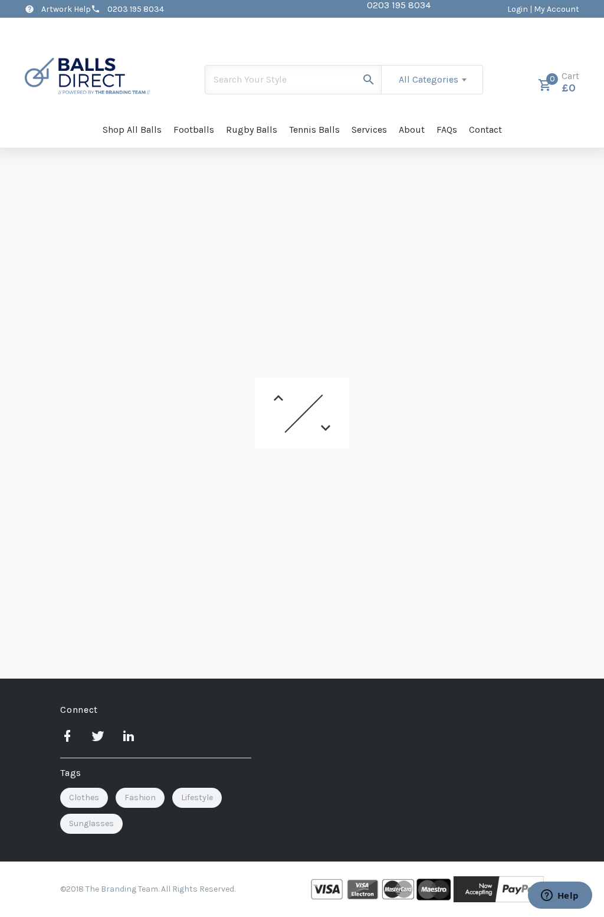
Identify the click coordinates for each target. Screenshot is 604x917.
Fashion (140, 797)
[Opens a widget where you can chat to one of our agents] (559, 896)
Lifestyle (197, 797)
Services (369, 129)
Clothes (84, 797)
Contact (485, 129)
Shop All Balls (132, 129)
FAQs (446, 129)
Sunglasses (91, 823)
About (412, 129)
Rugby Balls (251, 129)
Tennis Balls (314, 129)
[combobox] (432, 80)
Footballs (193, 129)
